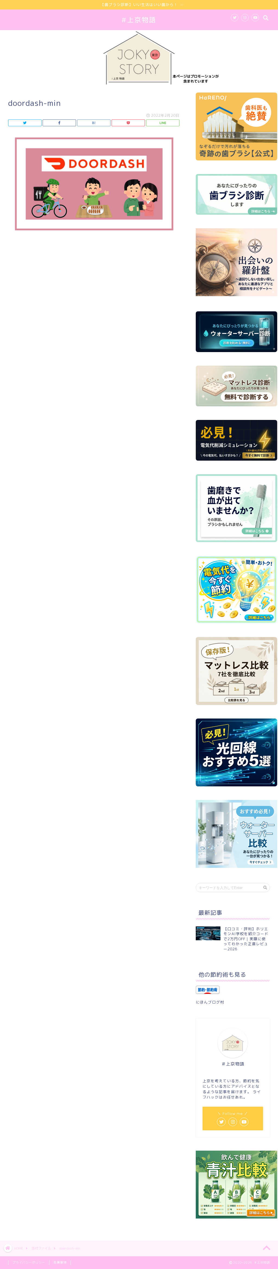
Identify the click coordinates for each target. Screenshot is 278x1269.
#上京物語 (139, 20)
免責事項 (60, 1262)
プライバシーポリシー (28, 1262)
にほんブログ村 (210, 1002)
